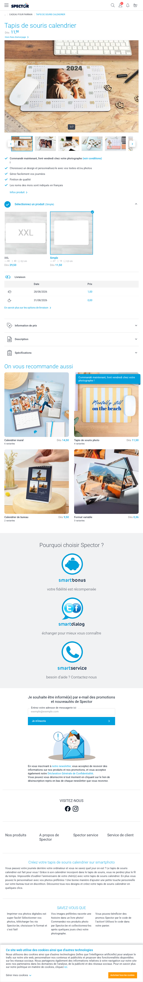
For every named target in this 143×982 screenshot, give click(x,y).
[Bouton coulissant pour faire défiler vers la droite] (132, 143)
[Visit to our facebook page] (67, 808)
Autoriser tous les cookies (122, 975)
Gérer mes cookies (17, 975)
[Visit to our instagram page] (75, 808)
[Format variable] (106, 481)
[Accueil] (5, 14)
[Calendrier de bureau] (36, 481)
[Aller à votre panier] (135, 5)
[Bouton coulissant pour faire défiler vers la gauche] (11, 143)
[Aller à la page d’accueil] (24, 5)
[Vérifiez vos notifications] (128, 5)
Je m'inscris (39, 721)
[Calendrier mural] (36, 404)
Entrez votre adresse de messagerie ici (53, 707)
